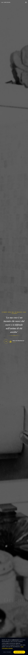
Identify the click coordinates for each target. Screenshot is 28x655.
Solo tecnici (7, 652)
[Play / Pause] (6, 341)
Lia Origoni (5, 2)
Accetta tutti (19, 652)
